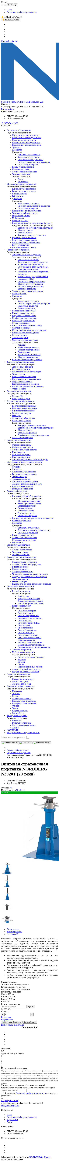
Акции (10, 1122)
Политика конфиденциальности (22, 12)
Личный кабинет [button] (9, 41)
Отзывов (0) (12, 934)
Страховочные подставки (18, 752)
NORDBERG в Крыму (40, 1157)
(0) (11, 788)
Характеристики (14, 931)
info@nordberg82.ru (10, 1105)
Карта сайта (12, 1119)
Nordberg (20, 790)
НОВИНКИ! (13, 730)
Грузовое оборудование (18, 750)
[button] (22, 102)
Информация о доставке (12, 1025)
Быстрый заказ (30, 1022)
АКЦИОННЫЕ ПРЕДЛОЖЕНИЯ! (23, 732)
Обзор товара (13, 929)
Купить (31, 1007)
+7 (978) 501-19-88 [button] (9, 1100)
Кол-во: (4, 1012)
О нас (9, 10)
